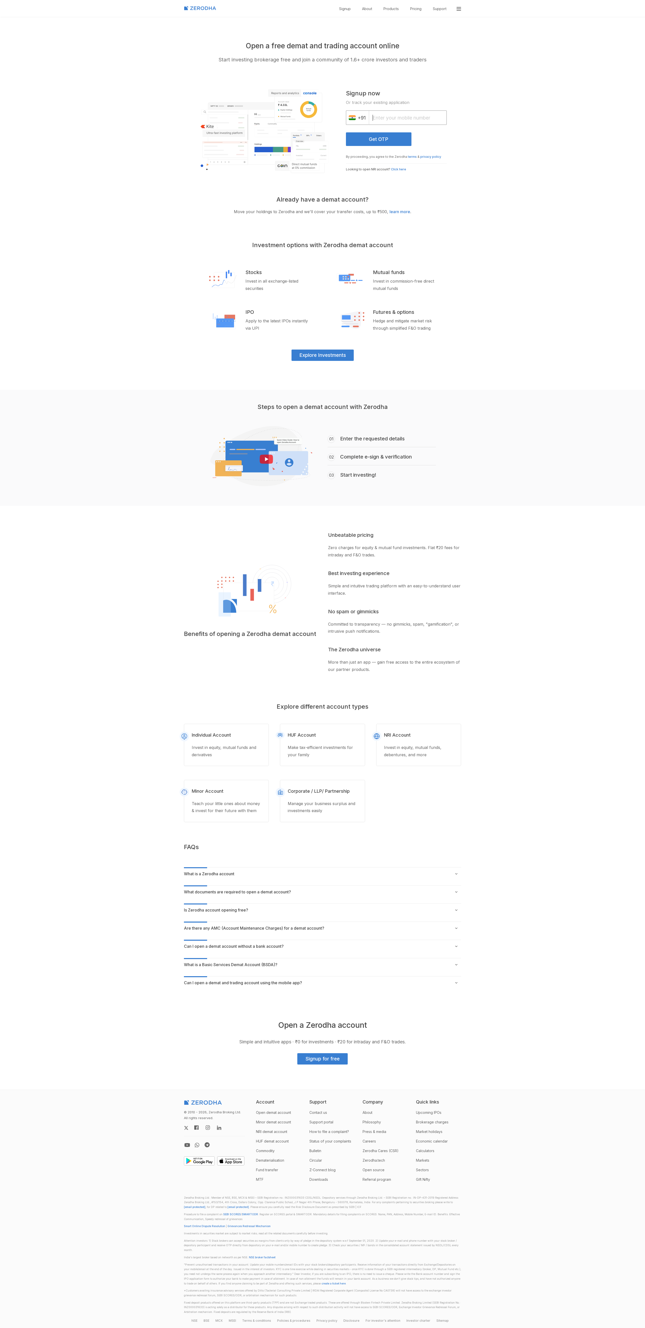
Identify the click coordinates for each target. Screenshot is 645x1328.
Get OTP (378, 139)
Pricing (416, 9)
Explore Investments (322, 355)
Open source (373, 1170)
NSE (194, 1320)
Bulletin (315, 1151)
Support (439, 9)
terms (412, 157)
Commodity (265, 1151)
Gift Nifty (423, 1179)
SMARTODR (250, 1214)
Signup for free (322, 1059)
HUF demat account (272, 1141)
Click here (398, 169)
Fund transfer (267, 1170)
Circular (315, 1160)
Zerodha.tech (374, 1160)
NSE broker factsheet (262, 1257)
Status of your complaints (330, 1141)
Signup (345, 9)
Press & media (374, 1131)
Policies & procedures (293, 1320)
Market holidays (429, 1131)
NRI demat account (271, 1131)
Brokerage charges (432, 1122)
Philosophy (372, 1122)
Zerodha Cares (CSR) (381, 1151)
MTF (260, 1179)
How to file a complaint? (329, 1131)
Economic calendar (432, 1141)
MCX (219, 1320)
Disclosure (351, 1320)
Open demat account (273, 1112)
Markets (422, 1160)
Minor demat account (273, 1122)
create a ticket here (333, 1283)
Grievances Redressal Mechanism (249, 1226)
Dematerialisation (270, 1160)
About (367, 9)
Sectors (422, 1170)
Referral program (377, 1179)
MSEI (232, 1320)
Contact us (318, 1112)
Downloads (318, 1179)
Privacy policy (326, 1320)
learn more (400, 211)
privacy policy (430, 157)
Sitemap (442, 1320)
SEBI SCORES (232, 1214)
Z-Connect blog (322, 1170)
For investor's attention (383, 1320)
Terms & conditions (256, 1320)
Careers (369, 1141)
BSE (206, 1320)
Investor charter (418, 1320)
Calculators (425, 1151)
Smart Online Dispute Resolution (204, 1226)
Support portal (321, 1122)
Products (391, 9)
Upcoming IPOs (428, 1112)
